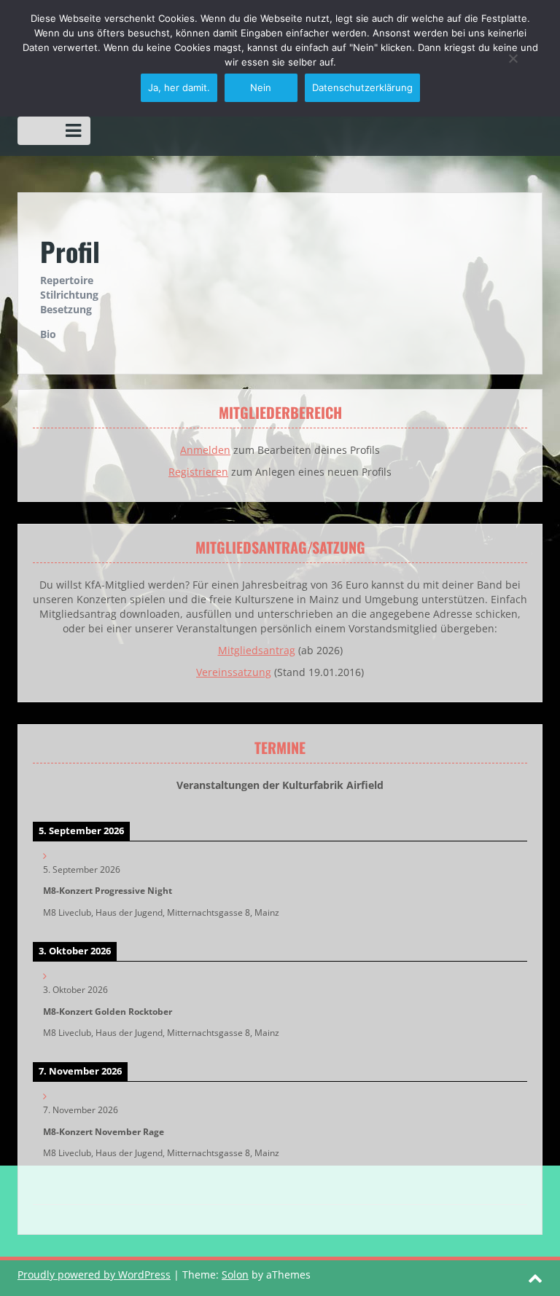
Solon (235, 1274)
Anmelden (205, 450)
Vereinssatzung (233, 672)
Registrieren (198, 472)
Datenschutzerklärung (362, 87)
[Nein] (512, 58)
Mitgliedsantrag (256, 650)
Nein (260, 87)
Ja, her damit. (179, 87)
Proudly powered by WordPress (94, 1274)
